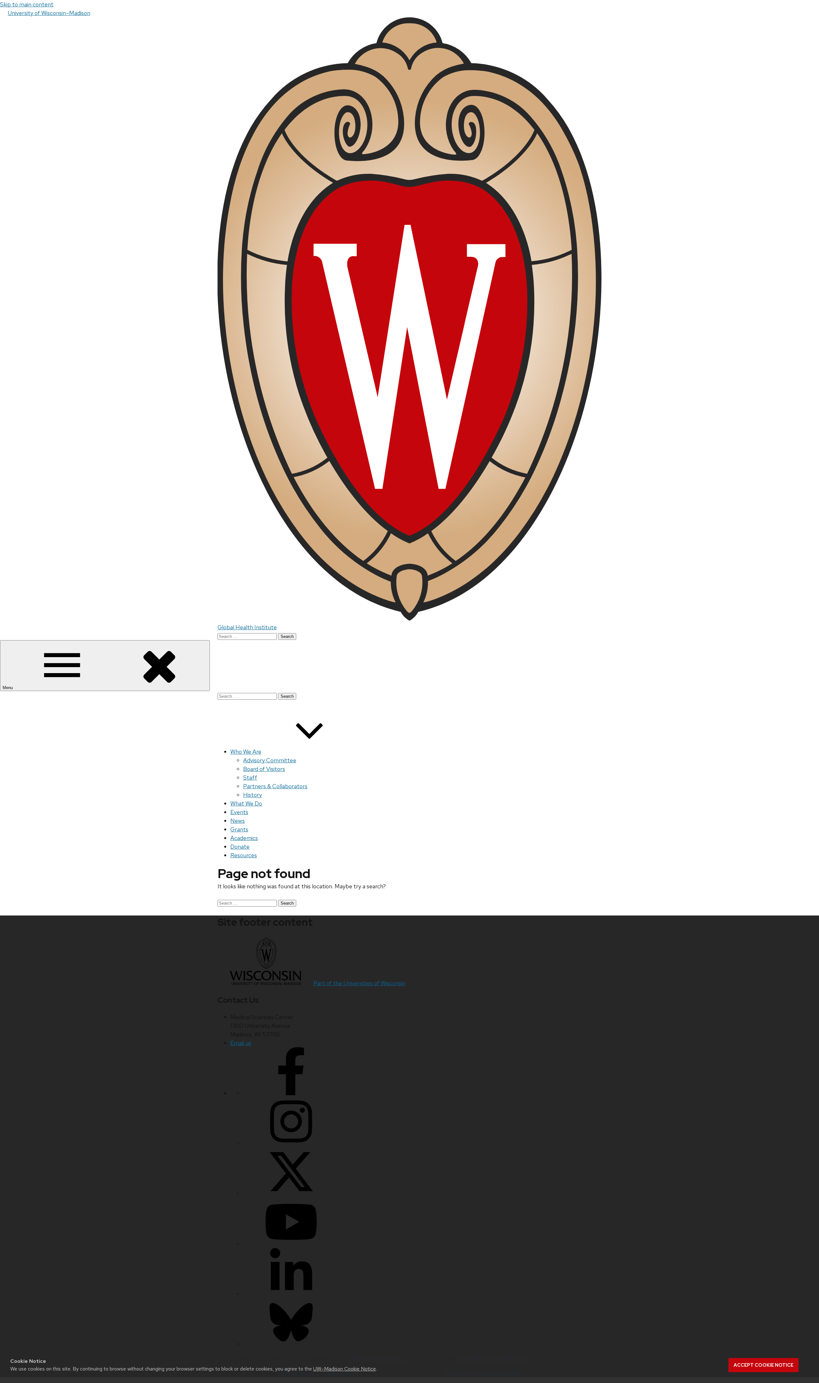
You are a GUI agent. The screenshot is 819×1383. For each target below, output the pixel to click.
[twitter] (291, 1193)
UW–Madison (49, 13)
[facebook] (291, 1093)
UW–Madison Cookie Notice (344, 1368)
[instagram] (291, 1143)
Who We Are (245, 751)
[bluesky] (291, 1344)
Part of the (359, 983)
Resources (243, 855)
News (237, 820)
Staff (250, 777)
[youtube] (291, 1243)
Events (239, 812)
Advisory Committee (269, 760)
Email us (240, 1043)
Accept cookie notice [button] (763, 1365)
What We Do (246, 803)
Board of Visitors (264, 769)
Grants (239, 829)
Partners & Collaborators (275, 786)
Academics (244, 838)
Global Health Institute (247, 627)
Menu (8, 687)
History (252, 794)
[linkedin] (291, 1294)
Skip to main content (26, 4)
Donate (240, 846)
